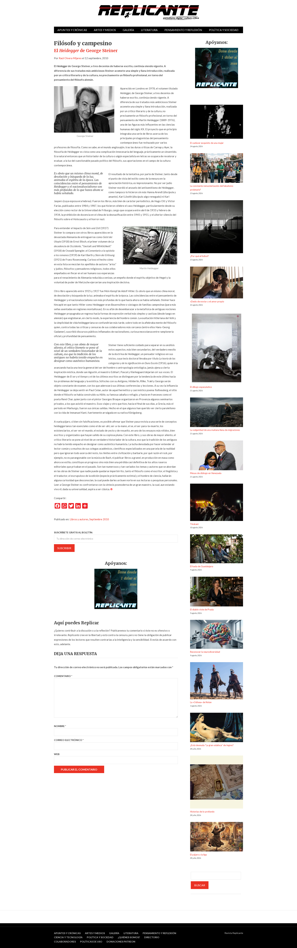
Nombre (60, 726)
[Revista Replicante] (148, 12)
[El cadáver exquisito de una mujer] (216, 123)
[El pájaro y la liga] (216, 837)
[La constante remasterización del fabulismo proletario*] (216, 168)
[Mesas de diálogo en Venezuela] (216, 455)
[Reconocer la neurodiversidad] (216, 635)
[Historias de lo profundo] (216, 783)
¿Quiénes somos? (129, 937)
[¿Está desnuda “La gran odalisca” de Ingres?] (216, 728)
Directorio (151, 937)
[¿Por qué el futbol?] (216, 227)
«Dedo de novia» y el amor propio (207, 301)
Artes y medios (105, 29)
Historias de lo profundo (202, 811)
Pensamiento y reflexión (183, 29)
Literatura (149, 29)
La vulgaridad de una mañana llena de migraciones (215, 430)
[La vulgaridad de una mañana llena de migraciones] (216, 412)
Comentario (63, 676)
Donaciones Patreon (121, 941)
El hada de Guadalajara (201, 566)
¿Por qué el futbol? (199, 256)
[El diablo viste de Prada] (216, 592)
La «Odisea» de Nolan (201, 702)
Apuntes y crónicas (72, 29)
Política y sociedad (223, 29)
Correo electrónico (69, 740)
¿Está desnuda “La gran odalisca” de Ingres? (212, 745)
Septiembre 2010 (99, 519)
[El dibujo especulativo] (216, 348)
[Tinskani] (216, 503)
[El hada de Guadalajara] (216, 549)
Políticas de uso (91, 941)
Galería (128, 29)
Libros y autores (79, 519)
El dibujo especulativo (201, 387)
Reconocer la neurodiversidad (205, 651)
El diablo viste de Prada (202, 609)
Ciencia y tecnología (68, 937)
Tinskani (194, 524)
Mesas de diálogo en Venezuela (205, 473)
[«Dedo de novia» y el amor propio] (216, 283)
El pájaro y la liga (198, 854)
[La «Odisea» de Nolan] (216, 681)
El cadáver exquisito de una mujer (207, 143)
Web (56, 754)
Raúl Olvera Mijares (70, 58)
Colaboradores (65, 941)
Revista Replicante (234, 933)
